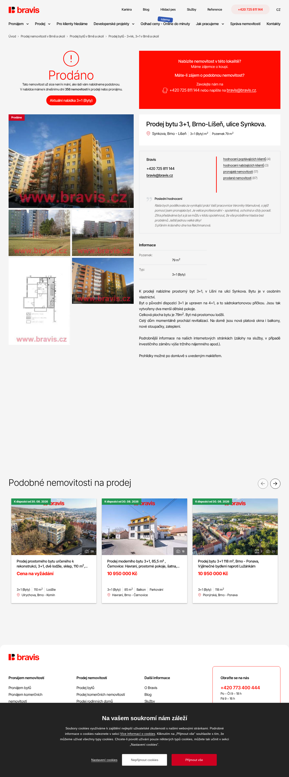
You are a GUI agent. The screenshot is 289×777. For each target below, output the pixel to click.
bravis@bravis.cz (241, 90)
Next (275, 484)
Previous (263, 484)
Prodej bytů (85, 687)
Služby (149, 701)
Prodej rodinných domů (95, 701)
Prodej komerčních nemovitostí (101, 694)
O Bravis (150, 687)
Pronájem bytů (20, 687)
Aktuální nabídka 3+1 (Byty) (71, 100)
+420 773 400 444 (240, 687)
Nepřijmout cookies (144, 760)
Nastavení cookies (104, 760)
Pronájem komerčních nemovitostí (25, 697)
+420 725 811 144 (250, 9)
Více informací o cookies (137, 733)
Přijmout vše (194, 760)
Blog (147, 694)
